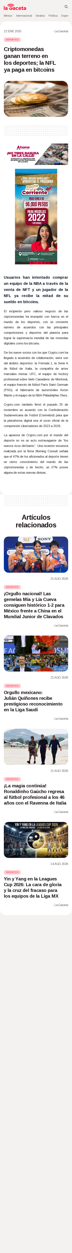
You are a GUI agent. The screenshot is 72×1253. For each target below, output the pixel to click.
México (8, 15)
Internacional (24, 15)
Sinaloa (40, 15)
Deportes (12, 40)
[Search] (66, 7)
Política (53, 15)
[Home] (15, 7)
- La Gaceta (60, 31)
